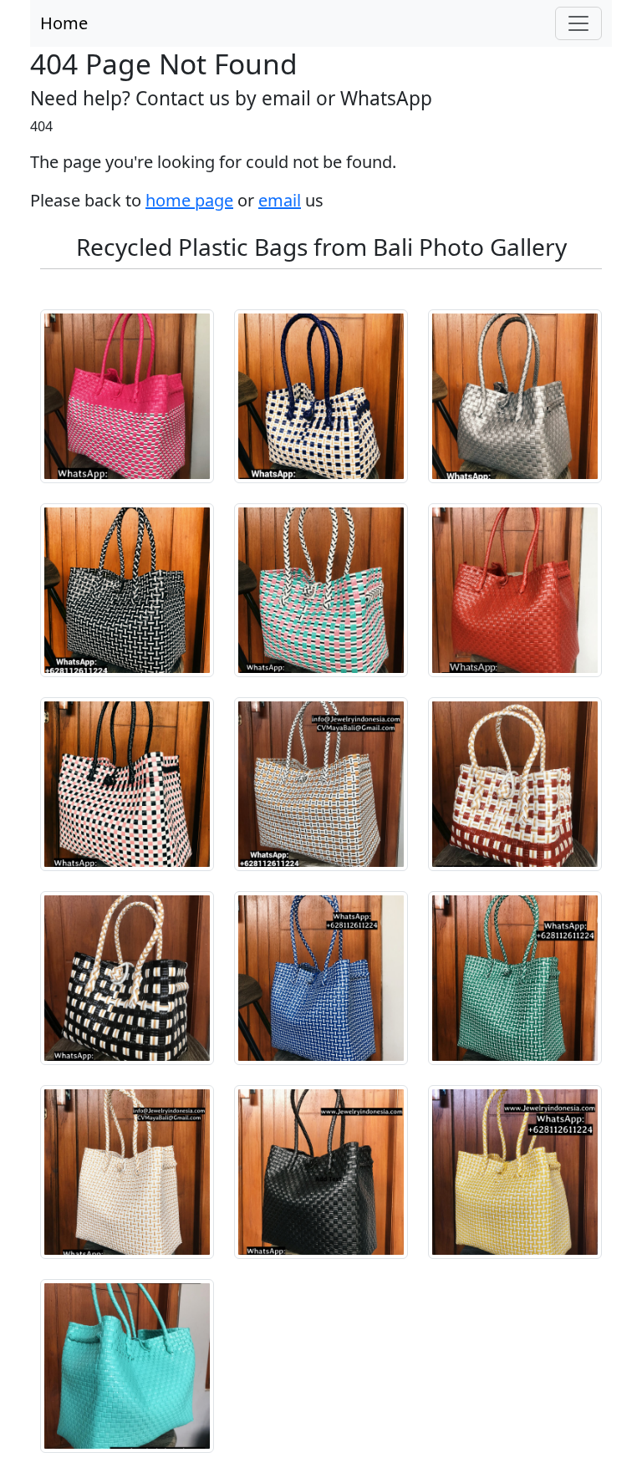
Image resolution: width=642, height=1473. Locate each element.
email (279, 200)
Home (64, 23)
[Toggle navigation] (578, 23)
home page (189, 200)
